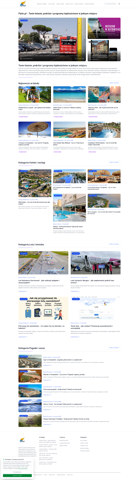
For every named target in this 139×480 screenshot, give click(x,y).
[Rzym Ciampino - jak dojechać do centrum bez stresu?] (52, 39)
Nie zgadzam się (17, 472)
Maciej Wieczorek (57, 105)
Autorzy (62, 437)
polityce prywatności (23, 468)
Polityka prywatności (37, 474)
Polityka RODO (52, 474)
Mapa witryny (70, 474)
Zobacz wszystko (114, 83)
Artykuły (42, 437)
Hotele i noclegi (60, 3)
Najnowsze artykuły (41, 3)
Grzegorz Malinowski (23, 105)
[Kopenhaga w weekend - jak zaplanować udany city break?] (104, 50)
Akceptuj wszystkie (17, 475)
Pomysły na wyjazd (89, 3)
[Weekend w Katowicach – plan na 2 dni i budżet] (104, 28)
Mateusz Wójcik (92, 140)
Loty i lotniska (51, 3)
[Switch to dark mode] (119, 3)
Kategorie (83, 437)
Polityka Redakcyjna (61, 474)
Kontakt (45, 474)
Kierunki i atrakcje (79, 3)
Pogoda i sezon (69, 3)
